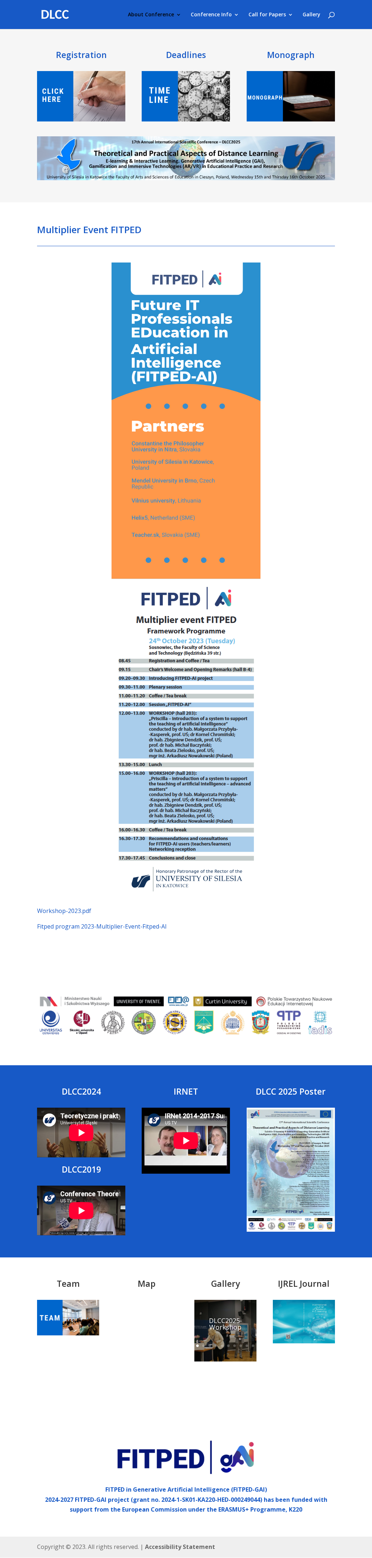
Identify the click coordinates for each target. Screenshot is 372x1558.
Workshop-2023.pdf (64, 911)
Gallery (311, 15)
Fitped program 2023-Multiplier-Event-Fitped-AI (102, 926)
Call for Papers (267, 15)
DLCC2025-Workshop (225, 1323)
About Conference (151, 15)
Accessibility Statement (180, 1547)
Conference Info (211, 15)
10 (253, 1345)
